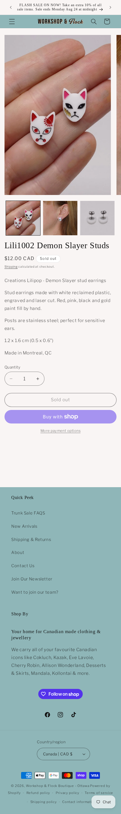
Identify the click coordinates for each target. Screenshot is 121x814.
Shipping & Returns (31, 539)
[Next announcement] (110, 7)
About (17, 552)
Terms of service (99, 793)
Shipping (11, 267)
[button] (11, 21)
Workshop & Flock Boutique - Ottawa (57, 786)
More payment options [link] (61, 431)
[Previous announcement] (11, 7)
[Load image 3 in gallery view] (97, 218)
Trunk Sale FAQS (28, 513)
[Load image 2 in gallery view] (60, 218)
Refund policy (38, 793)
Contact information (79, 802)
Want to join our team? (35, 592)
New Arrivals (24, 526)
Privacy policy (67, 793)
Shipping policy (43, 802)
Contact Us (22, 565)
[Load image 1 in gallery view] (23, 218)
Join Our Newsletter (31, 579)
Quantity (12, 367)
